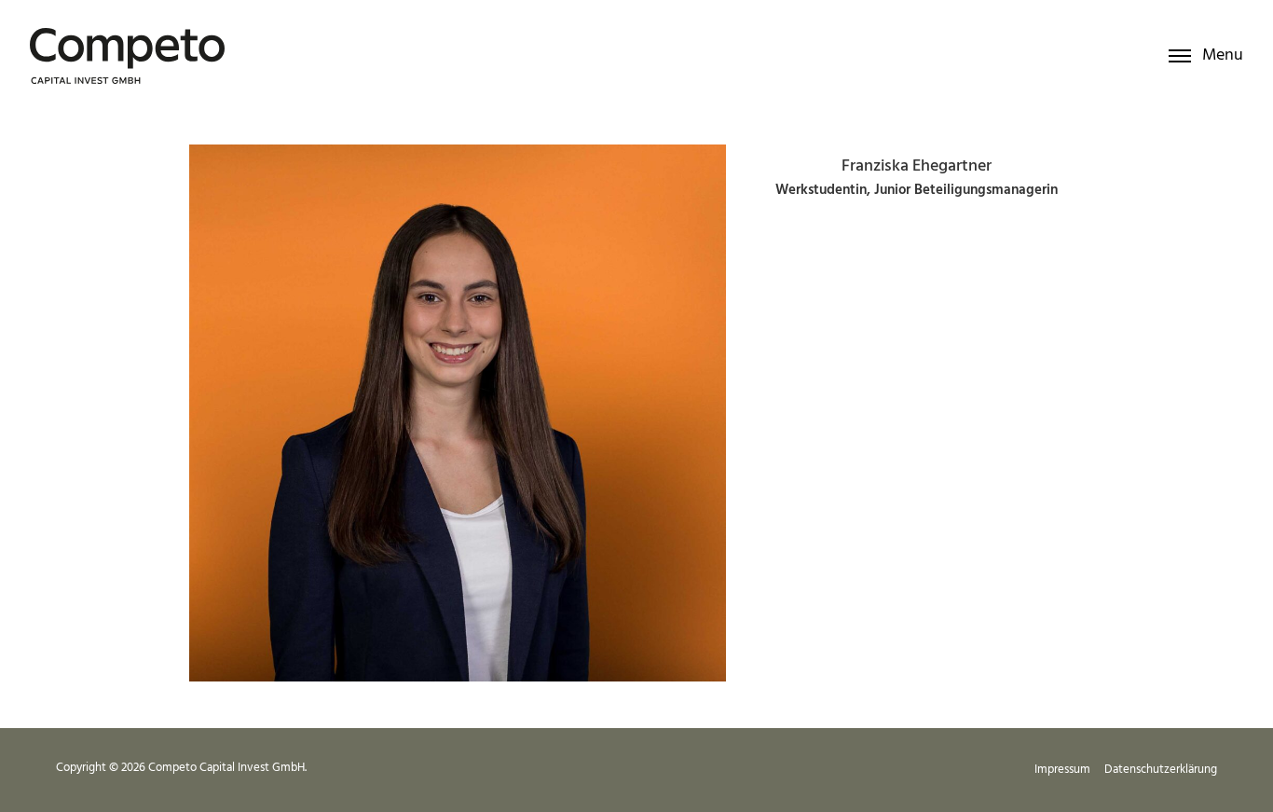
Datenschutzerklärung (1160, 769)
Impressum (1062, 769)
